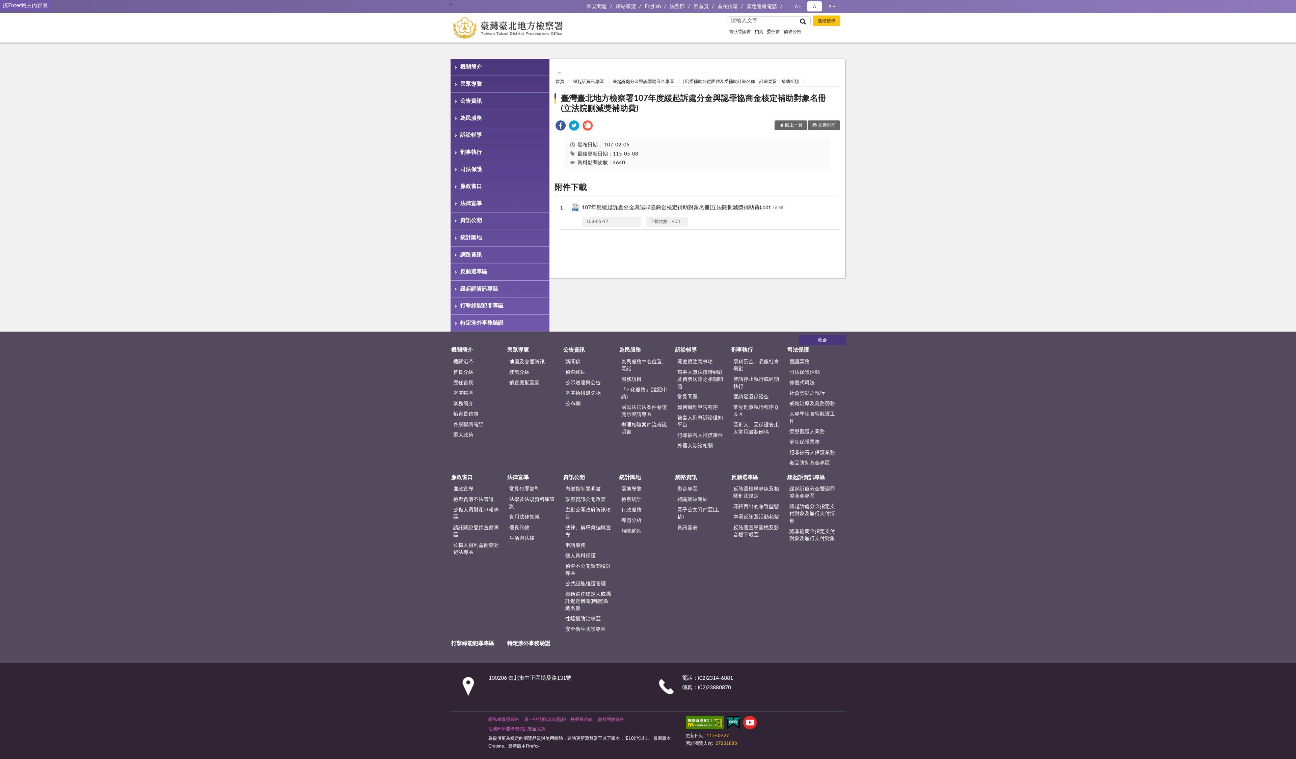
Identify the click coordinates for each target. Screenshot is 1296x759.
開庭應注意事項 (695, 361)
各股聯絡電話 (468, 424)
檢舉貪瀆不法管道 (473, 499)
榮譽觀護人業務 (807, 431)
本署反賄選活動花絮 (756, 516)
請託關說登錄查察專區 (476, 531)
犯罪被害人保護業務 (812, 452)
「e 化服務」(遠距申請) (644, 393)
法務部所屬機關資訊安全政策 (516, 729)
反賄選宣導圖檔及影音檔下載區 (756, 531)
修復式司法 (802, 382)
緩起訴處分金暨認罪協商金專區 (643, 82)
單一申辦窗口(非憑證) (545, 720)
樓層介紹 (519, 372)
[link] (561, 126)
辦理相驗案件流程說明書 (644, 428)
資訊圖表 (687, 527)
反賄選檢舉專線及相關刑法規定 (756, 492)
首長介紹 (463, 372)
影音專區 (687, 488)
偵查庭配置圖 (524, 382)
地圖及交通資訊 (527, 361)
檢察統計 (631, 499)
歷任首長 (463, 382)
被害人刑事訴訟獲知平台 (700, 421)
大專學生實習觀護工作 (812, 418)
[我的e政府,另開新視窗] (733, 724)
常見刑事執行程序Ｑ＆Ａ (756, 411)
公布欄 (572, 403)
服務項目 (631, 379)
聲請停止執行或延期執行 (756, 383)
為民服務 (471, 118)
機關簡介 (471, 66)
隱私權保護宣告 (503, 720)
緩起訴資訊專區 (479, 288)
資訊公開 (471, 220)
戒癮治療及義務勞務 (812, 403)
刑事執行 (471, 152)
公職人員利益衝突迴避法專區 (476, 549)
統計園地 (471, 237)
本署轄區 (463, 393)
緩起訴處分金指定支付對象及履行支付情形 (812, 513)
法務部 (677, 6)
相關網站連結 (692, 499)
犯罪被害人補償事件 (700, 435)
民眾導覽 (471, 84)
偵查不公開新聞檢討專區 (588, 570)
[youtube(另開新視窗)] (750, 724)
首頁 (560, 82)
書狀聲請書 (740, 32)
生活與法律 (522, 538)
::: (450, 5)
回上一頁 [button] (794, 125)
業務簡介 (463, 403)
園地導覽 (631, 488)
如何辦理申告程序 (697, 407)
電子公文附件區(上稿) (698, 513)
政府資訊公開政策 (585, 499)
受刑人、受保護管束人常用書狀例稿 (756, 428)
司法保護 (471, 169)
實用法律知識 (524, 516)
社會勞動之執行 (807, 393)
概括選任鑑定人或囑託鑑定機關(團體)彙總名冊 (588, 601)
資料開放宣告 (611, 720)
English (653, 6)
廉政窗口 (471, 186)
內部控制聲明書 (583, 488)
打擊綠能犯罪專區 (482, 305)
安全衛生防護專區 (585, 629)
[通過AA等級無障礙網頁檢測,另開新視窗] (705, 724)
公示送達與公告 (583, 382)
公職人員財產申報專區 (476, 513)
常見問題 (597, 6)
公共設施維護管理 (585, 583)
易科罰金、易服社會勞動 (756, 365)
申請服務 (575, 545)
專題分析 (631, 520)
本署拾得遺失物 (583, 393)
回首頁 (701, 6)
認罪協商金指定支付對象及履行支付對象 (812, 535)
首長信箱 (728, 6)
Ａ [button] (814, 6)
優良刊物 (519, 527)
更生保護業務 (804, 442)
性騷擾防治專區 (583, 618)
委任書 (773, 32)
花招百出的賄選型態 (756, 506)
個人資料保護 (580, 555)
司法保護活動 (804, 372)
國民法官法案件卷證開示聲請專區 (644, 411)
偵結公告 (792, 32)
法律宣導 (471, 203)
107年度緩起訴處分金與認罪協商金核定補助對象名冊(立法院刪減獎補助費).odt (683, 207)
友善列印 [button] (827, 125)
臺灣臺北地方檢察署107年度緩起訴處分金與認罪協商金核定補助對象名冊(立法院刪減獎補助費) (693, 103)
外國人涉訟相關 (695, 445)
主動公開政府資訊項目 (588, 513)
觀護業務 (799, 361)
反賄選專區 (473, 271)
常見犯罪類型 (524, 488)
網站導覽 (626, 6)
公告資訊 (471, 101)
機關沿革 (463, 361)
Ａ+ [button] (832, 6)
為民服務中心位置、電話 (644, 365)
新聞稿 (572, 361)
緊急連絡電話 (762, 6)
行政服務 (631, 509)
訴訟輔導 (471, 135)
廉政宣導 (463, 488)
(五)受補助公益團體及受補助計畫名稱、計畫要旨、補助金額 (741, 82)
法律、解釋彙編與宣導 (588, 531)
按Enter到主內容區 (25, 5)
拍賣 (759, 32)
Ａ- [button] (797, 6)
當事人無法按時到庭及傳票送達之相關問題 (700, 379)
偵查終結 (575, 372)
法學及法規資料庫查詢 (532, 503)
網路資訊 (471, 254)
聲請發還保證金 (751, 396)
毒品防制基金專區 (809, 463)
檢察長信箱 (466, 414)
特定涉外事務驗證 (482, 323)
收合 (822, 340)
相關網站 (631, 531)
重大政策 (463, 435)
